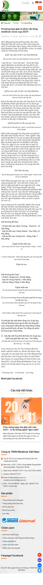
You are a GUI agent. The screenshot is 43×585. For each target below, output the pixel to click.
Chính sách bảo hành (10, 545)
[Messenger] (39, 570)
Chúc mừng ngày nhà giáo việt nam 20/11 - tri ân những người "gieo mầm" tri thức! (21, 428)
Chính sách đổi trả (9, 541)
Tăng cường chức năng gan (13, 500)
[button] (3, 421)
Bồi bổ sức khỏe (9, 510)
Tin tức (16, 23)
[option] (21, 419)
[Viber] (39, 560)
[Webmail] (27, 523)
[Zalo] (39, 565)
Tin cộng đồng (26, 23)
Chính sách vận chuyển (11, 548)
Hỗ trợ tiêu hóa (8, 507)
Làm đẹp (6, 513)
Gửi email (20, 373)
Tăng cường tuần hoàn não (13, 503)
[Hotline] (39, 555)
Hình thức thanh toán (10, 534)
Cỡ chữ (31, 36)
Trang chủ (6, 23)
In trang (30, 373)
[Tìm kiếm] (33, 3)
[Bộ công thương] (9, 523)
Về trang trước (8, 373)
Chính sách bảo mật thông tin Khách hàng (18, 538)
